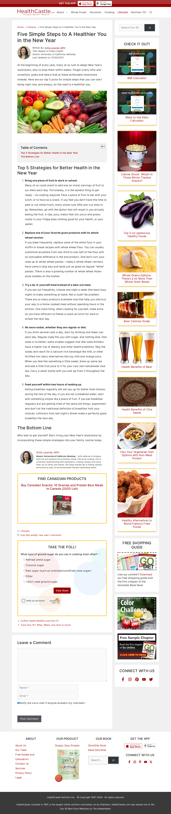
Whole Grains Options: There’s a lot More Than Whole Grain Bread (136, 278)
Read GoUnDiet (97, 750)
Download (146, 574)
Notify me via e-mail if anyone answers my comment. (52, 703)
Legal (18, 777)
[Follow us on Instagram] (134, 762)
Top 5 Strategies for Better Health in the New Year (49, 152)
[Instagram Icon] (129, 679)
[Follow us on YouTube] (145, 762)
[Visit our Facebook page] (129, 762)
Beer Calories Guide (137, 321)
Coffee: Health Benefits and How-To (40, 620)
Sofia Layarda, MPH (55, 47)
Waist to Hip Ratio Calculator (137, 119)
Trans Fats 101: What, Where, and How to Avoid (46, 625)
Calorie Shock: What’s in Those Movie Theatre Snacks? (137, 177)
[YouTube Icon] (143, 679)
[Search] (149, 27)
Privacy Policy (23, 773)
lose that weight (29, 535)
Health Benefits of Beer (137, 366)
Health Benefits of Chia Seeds (137, 411)
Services (20, 768)
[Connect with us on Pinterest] (140, 762)
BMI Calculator (137, 78)
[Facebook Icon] (123, 679)
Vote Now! (62, 590)
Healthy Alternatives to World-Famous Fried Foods (137, 523)
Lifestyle (25, 531)
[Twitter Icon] (151, 679)
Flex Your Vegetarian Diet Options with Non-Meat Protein (137, 455)
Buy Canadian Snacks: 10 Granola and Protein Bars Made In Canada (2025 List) (62, 486)
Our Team (21, 750)
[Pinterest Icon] (137, 679)
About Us (20, 745)
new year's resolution (50, 535)
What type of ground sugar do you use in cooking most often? (59, 554)
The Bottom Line (30, 156)
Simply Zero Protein (67, 745)
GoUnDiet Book (97, 745)
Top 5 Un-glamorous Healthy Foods (137, 234)
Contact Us (22, 763)
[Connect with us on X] (151, 762)
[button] (151, 12)
